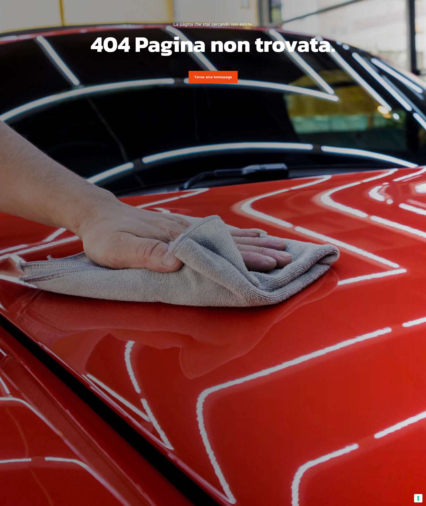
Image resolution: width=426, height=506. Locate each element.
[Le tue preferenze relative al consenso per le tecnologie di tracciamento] (418, 498)
